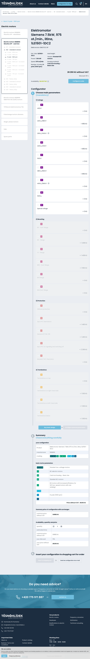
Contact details (43, 4)
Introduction (6, 11)
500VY (39, 158)
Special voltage (42, 209)
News (53, 4)
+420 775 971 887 (9, 631)
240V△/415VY (41, 146)
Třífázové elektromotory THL (14, 107)
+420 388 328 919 (9, 628)
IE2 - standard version (59, 11)
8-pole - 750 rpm (12, 59)
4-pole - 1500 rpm (12, 55)
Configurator (38, 89)
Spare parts (8, 137)
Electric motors (21, 11)
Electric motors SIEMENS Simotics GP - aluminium (12, 33)
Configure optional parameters (75, 427)
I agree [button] (4, 656)
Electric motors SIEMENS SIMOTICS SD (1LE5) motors (13, 99)
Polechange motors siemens (13, 114)
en (86, 4)
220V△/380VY (41, 121)
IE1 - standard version (13, 47)
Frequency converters (77, 617)
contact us (62, 597)
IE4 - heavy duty (11, 90)
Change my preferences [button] (14, 656)
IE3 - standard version (13, 82)
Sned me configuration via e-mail (70, 560)
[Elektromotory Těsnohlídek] (12, 4)
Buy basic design (49, 427)
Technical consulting (76, 623)
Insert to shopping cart (44, 560)
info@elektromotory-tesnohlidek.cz (14, 625)
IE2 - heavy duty (11, 79)
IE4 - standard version (13, 87)
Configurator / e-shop (65, 4)
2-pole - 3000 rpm (12, 52)
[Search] (77, 4)
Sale (5, 129)
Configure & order (78, 81)
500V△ (39, 196)
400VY (39, 108)
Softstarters (73, 620)
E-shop (13, 11)
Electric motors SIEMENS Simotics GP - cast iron (39, 11)
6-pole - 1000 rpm (72, 11)
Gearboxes (52, 620)
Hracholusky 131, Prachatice (11, 622)
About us (33, 4)
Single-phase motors (11, 122)
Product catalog (27, 640)
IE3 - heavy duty (11, 84)
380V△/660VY (42, 171)
